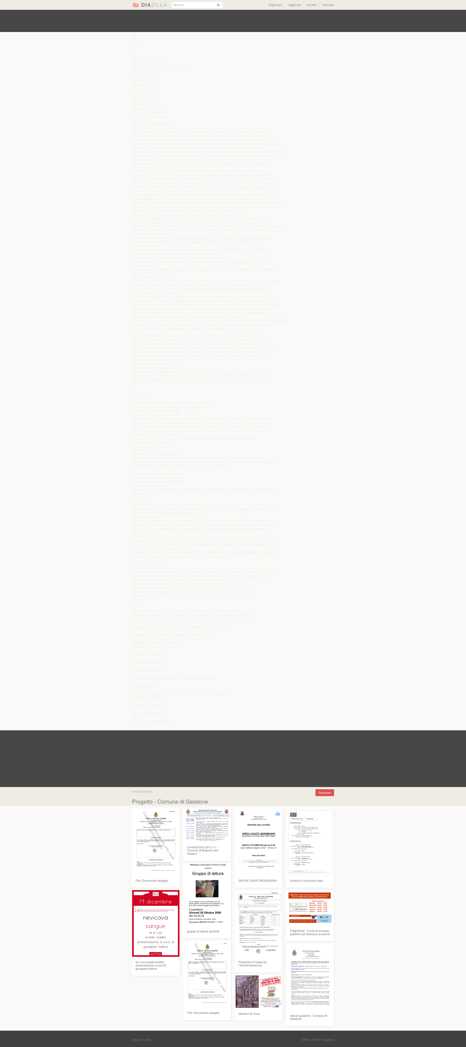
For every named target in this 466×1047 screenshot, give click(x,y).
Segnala (328, 1040)
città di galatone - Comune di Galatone (308, 1017)
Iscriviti (312, 5)
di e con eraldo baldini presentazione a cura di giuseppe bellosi (151, 965)
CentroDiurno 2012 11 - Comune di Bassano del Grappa (202, 850)
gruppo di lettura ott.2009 (203, 931)
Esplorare (275, 5)
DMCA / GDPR (311, 1040)
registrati (294, 5)
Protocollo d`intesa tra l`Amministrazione (252, 963)
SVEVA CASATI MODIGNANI (257, 880)
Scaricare (325, 792)
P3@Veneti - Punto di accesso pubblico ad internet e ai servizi (310, 932)
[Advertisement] (233, 21)
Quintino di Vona (249, 1014)
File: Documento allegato (152, 880)
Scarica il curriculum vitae (306, 880)
